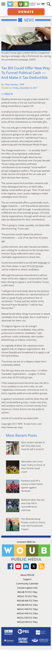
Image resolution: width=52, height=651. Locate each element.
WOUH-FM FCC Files (27, 613)
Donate (26, 11)
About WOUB (27, 574)
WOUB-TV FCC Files (27, 592)
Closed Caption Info (27, 587)
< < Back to (7, 93)
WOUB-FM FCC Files (27, 604)
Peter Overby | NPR (14, 84)
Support (27, 579)
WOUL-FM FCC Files (27, 617)
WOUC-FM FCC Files (27, 609)
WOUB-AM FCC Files (27, 600)
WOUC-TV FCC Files (27, 596)
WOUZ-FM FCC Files (27, 621)
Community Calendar (27, 583)
